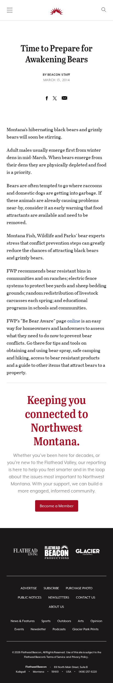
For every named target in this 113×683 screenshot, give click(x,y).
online (73, 320)
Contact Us (85, 597)
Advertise (29, 588)
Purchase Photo (79, 588)
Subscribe (51, 588)
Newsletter (38, 629)
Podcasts (59, 629)
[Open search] (104, 9)
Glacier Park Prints (85, 629)
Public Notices (29, 597)
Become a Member (57, 506)
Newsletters (58, 597)
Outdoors (64, 621)
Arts (81, 621)
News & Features (23, 621)
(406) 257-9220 (88, 671)
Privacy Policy (80, 656)
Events (19, 629)
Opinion (96, 621)
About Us (56, 607)
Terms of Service (55, 656)
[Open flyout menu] (9, 10)
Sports (45, 621)
